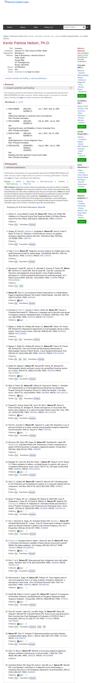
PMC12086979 (47, 317)
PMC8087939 (44, 585)
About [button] (22, 27)
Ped (16, 244)
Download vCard (21, 72)
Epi (16, 339)
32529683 (63, 636)
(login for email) (33, 72)
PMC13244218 (14, 280)
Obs (21, 286)
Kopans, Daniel (80, 143)
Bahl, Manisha (82, 146)
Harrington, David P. (81, 181)
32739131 (64, 599)
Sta (16, 261)
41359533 (28, 256)
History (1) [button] (48, 27)
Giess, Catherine (81, 154)
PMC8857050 (28, 548)
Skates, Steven (80, 216)
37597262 (47, 430)
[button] (87, 27)
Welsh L (21, 310)
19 (26, 472)
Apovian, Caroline (80, 121)
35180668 (44, 528)
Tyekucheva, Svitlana (82, 185)
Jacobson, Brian (81, 112)
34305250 (31, 656)
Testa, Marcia (82, 175)
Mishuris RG (13, 445)
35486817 (59, 486)
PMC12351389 (50, 412)
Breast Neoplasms (82, 90)
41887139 (27, 238)
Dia (16, 553)
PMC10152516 (34, 469)
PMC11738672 (13, 373)
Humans (32, 224)
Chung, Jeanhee (81, 202)
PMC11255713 (62, 393)
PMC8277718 (13, 565)
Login (5, 36)
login (22, 98)
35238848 (43, 508)
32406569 (31, 672)
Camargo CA (13, 504)
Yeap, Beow (81, 213)
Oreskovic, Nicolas (81, 117)
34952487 (12, 548)
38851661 (33, 412)
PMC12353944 (20, 334)
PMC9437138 (60, 508)
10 (26, 550)
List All (20, 102)
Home (9, 27)
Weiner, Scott (82, 106)
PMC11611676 (58, 353)
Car (16, 398)
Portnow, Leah (82, 108)
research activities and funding (16, 78)
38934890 (45, 393)
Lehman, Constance (81, 138)
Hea (16, 514)
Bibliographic (11, 164)
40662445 (31, 297)
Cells (39, 627)
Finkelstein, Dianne (81, 207)
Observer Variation (81, 72)
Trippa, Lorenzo (80, 171)
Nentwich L (55, 521)
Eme (16, 435)
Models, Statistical (81, 79)
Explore (82, 96)
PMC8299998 (48, 656)
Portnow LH (12, 541)
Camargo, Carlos (81, 150)
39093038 (42, 353)
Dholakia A (29, 231)
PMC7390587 (13, 621)
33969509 (55, 563)
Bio (16, 359)
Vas (21, 398)
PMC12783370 (45, 256)
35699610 (17, 469)
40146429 (61, 331)
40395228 (31, 317)
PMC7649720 (20, 638)
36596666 (36, 449)
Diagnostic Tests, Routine (81, 84)
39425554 (50, 371)
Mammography (83, 75)
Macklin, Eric (82, 210)
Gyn (16, 286)
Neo (16, 224)
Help (36, 27)
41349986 (53, 278)
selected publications (39, 78)
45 (26, 624)
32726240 (48, 619)
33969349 (27, 585)
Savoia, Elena (82, 177)
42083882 (58, 219)
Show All (41, 207)
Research (9, 84)
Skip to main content (11, 3)
